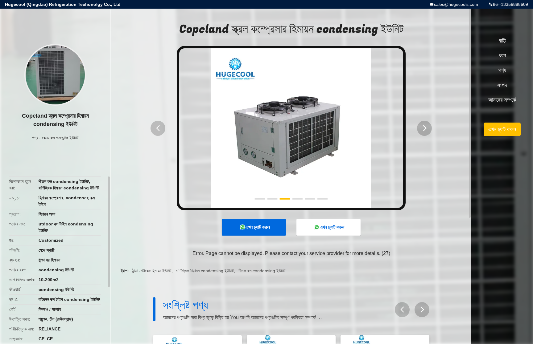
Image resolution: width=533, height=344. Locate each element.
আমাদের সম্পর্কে (502, 100)
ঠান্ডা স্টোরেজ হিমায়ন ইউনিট (151, 270)
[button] (158, 128)
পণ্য (35, 137)
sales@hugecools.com (456, 4)
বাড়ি (502, 41)
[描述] (402, 309)
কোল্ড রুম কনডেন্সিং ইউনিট (60, 137)
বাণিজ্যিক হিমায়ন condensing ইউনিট (205, 270)
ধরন (502, 55)
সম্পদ (502, 85)
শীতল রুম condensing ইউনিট (262, 270)
